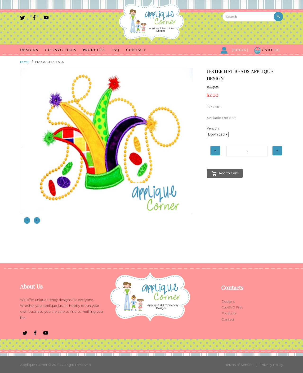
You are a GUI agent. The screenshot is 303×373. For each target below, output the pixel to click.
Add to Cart (228, 173)
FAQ (115, 49)
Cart (270, 49)
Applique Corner (33, 365)
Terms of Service (239, 365)
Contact (136, 49)
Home (24, 62)
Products (94, 49)
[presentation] (27, 220)
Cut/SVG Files (60, 49)
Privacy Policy (271, 365)
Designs (29, 49)
